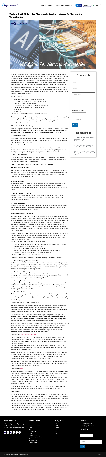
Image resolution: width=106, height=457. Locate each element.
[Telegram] (19, 432)
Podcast (57, 5)
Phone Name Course (78, 110)
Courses (49, 5)
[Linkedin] (14, 432)
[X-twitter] (17, 432)
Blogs (62, 5)
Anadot (22, 368)
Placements (68, 5)
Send (82, 446)
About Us (43, 5)
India (97, 5)
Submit (75, 125)
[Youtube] (11, 432)
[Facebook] (5, 432)
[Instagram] (8, 432)
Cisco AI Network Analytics (28, 334)
